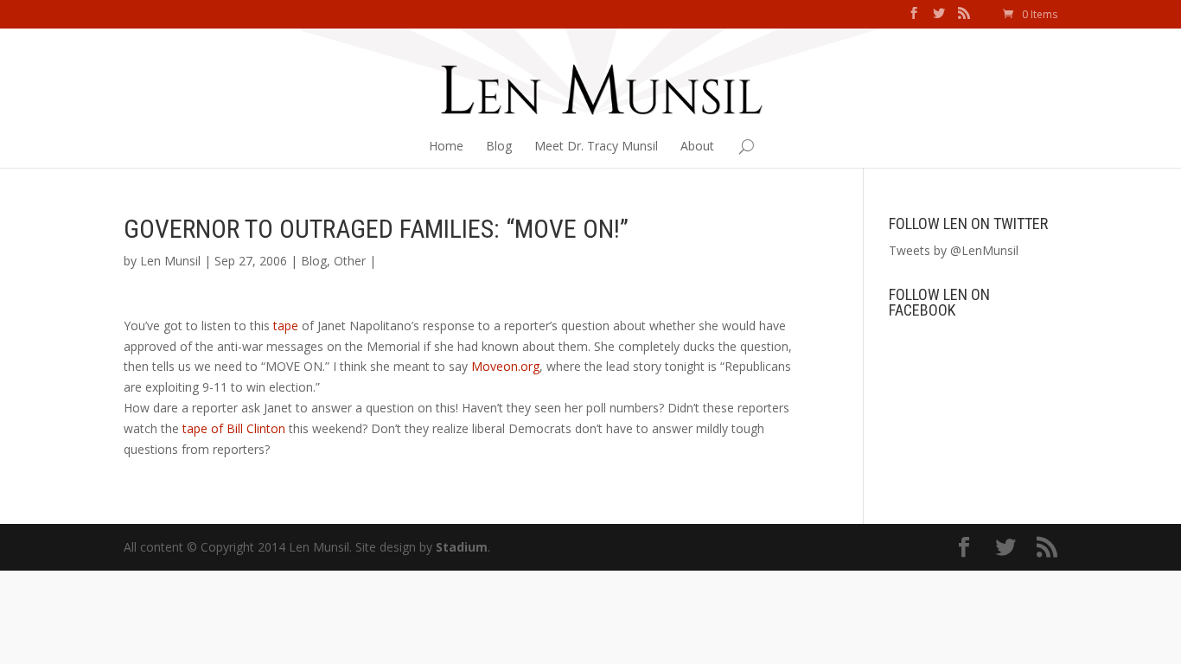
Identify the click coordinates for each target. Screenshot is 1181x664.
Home (446, 145)
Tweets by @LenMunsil (953, 250)
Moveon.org (505, 366)
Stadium (462, 547)
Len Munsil (170, 260)
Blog (499, 145)
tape (285, 325)
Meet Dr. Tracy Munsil (596, 145)
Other (350, 260)
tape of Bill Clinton (233, 428)
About (697, 145)
